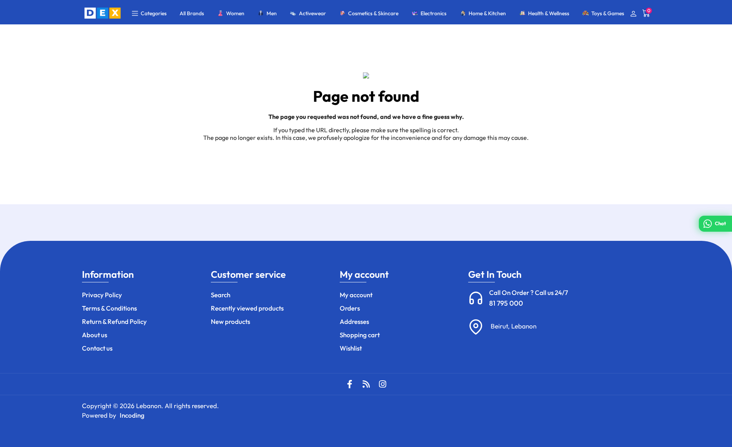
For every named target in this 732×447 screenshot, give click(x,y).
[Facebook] (349, 384)
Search (220, 295)
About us (94, 335)
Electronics (433, 13)
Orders (350, 308)
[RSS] (366, 384)
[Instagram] (382, 384)
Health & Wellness (548, 13)
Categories (154, 13)
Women (235, 13)
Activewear (312, 13)
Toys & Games (607, 13)
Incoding (132, 415)
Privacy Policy (102, 295)
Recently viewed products (247, 308)
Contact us (97, 348)
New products (230, 321)
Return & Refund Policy (114, 321)
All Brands (192, 13)
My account (356, 295)
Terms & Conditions (109, 308)
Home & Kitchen (487, 13)
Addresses (354, 321)
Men (271, 13)
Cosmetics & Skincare (373, 13)
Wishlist (351, 348)
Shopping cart (360, 335)
